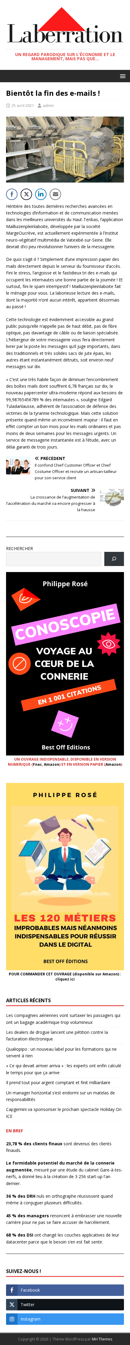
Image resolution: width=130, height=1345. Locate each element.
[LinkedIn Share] (41, 194)
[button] (121, 75)
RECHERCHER (19, 548)
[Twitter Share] (26, 194)
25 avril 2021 (22, 105)
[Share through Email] (55, 194)
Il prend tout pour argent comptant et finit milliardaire (58, 1082)
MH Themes (102, 1339)
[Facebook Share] (12, 194)
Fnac (37, 764)
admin (48, 105)
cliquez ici (65, 979)
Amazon (51, 764)
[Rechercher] (114, 559)
